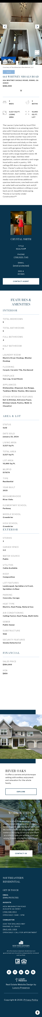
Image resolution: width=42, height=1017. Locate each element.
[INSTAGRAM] (15, 972)
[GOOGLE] (33, 972)
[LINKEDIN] (21, 972)
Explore (21, 792)
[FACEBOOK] (9, 972)
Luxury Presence (21, 987)
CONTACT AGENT (21, 281)
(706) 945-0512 (10, 912)
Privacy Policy (31, 1000)
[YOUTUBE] (27, 972)
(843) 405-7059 (10, 929)
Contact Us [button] (21, 853)
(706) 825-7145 (21, 257)
